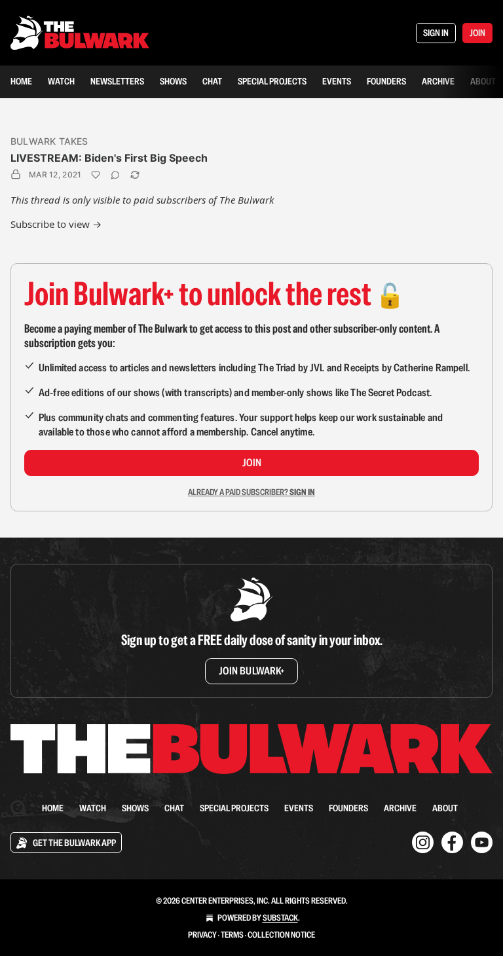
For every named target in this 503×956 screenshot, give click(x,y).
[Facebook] (452, 842)
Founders (386, 81)
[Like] (95, 175)
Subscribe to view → (56, 223)
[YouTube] (482, 842)
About (483, 81)
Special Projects (272, 81)
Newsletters (117, 81)
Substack (280, 917)
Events (336, 81)
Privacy (202, 934)
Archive (438, 81)
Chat (212, 81)
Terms (232, 934)
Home (21, 81)
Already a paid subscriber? (251, 492)
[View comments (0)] (115, 175)
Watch (61, 81)
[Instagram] (423, 842)
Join (251, 462)
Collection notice (281, 934)
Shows (173, 81)
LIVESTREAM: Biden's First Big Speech (109, 157)
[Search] (18, 808)
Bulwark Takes (49, 141)
